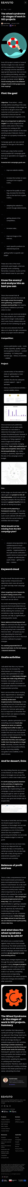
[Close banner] (25, 575)
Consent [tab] (5, 579)
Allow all (14, 605)
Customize (13, 610)
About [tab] (23, 579)
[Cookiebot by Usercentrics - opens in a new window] (16, 575)
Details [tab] (14, 579)
